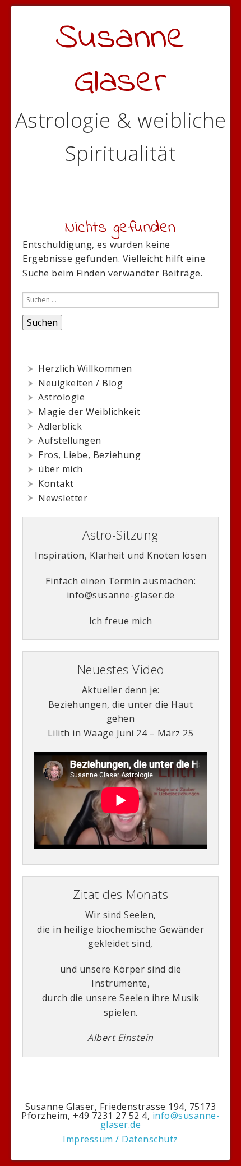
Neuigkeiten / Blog (80, 383)
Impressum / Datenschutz (120, 1139)
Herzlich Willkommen (85, 368)
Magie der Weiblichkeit (89, 411)
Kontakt (56, 483)
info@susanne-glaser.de (160, 1120)
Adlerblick (60, 426)
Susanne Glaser (120, 60)
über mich (60, 469)
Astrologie (61, 397)
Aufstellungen (69, 440)
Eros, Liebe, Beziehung (89, 455)
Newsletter (62, 498)
